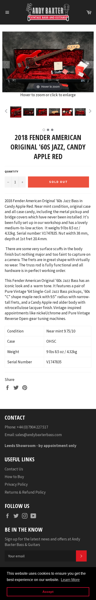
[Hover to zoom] (48, 61)
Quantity (11, 171)
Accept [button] (48, 592)
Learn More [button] (70, 580)
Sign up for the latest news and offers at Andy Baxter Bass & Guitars (42, 541)
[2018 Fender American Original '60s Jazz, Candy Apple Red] (15, 112)
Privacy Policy (16, 484)
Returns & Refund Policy (25, 492)
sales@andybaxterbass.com (38, 434)
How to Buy (14, 476)
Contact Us (14, 469)
